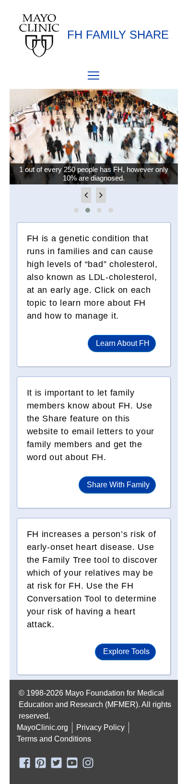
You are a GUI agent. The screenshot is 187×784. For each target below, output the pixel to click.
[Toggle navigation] (93, 75)
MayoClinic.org (42, 727)
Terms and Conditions (54, 739)
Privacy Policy (100, 727)
